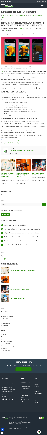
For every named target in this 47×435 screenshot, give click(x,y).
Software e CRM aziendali (9, 353)
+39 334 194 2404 (6, 1)
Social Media (38, 15)
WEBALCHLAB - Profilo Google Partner (15, 423)
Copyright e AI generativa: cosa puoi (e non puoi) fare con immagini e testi (21, 241)
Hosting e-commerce (7, 341)
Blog (33, 15)
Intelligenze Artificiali (8, 316)
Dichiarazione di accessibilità (23, 425)
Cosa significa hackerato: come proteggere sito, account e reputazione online (22, 229)
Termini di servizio (15, 428)
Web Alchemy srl (13, 417)
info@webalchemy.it (12, 421)
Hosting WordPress (7, 339)
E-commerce (6, 314)
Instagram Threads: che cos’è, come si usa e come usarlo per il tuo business (21, 233)
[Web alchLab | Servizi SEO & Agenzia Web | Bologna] (7, 5)
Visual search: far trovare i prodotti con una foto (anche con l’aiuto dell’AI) (21, 237)
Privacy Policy (11, 425)
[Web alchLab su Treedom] (3, 399)
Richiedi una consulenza (23, 369)
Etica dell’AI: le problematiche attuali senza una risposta (17, 245)
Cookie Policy (16, 425)
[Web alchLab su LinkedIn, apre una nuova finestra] (45, 1)
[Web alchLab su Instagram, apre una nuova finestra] (43, 1)
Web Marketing (15, 143)
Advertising (5, 311)
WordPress (5, 325)
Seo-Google (5, 318)
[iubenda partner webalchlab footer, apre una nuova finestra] (38, 417)
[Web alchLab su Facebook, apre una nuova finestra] (40, 1)
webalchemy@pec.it (21, 421)
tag (44, 28)
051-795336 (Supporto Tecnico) (15, 419)
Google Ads (5, 348)
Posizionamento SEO (7, 343)
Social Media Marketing (8, 346)
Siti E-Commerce (6, 336)
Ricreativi (29, 422)
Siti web (4, 334)
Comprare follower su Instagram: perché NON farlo (15, 225)
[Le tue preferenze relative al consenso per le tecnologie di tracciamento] (2, 433)
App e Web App (6, 350)
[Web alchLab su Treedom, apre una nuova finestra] (38, 1)
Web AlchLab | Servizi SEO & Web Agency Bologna (22, 150)
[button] (2, 429)
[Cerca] (44, 204)
